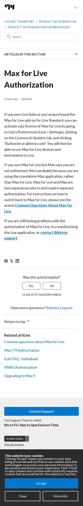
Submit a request (59, 308)
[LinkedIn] (17, 261)
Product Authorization (57, 21)
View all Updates (14, 444)
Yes (31, 285)
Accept (41, 483)
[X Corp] (11, 261)
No (52, 285)
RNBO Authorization (20, 367)
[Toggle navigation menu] (75, 7)
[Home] (10, 10)
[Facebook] (6, 261)
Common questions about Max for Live (34, 341)
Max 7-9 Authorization (21, 350)
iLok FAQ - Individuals (21, 358)
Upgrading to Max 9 (19, 375)
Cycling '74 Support (19, 21)
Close (22, 496)
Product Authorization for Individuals (39, 27)
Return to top (15, 321)
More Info (60, 496)
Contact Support (41, 411)
